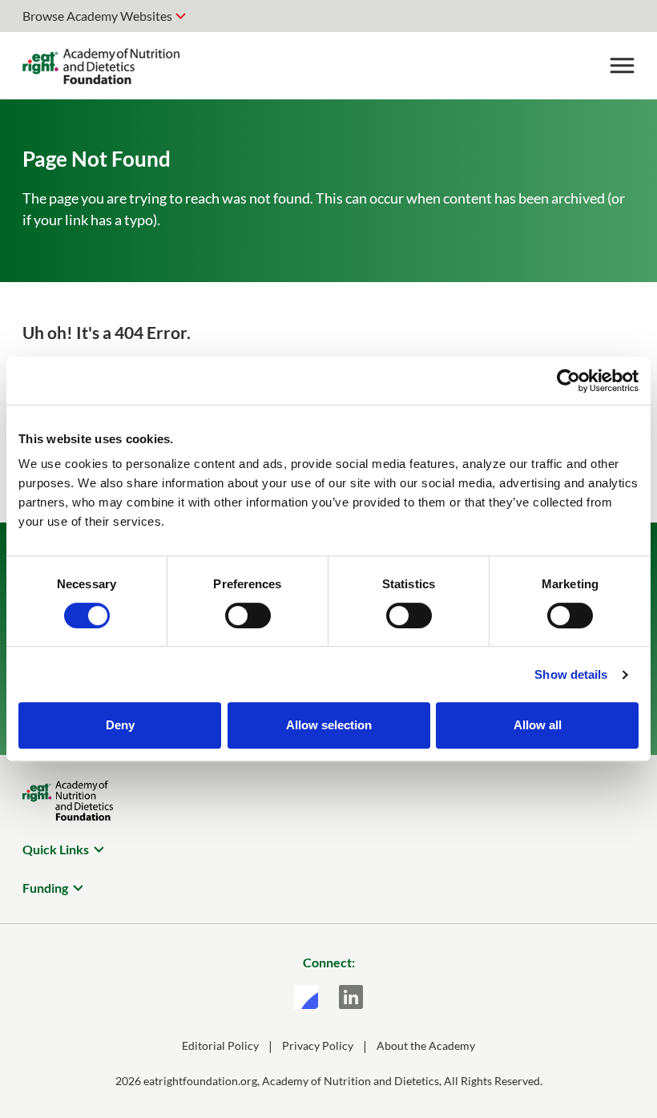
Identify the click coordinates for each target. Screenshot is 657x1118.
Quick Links (55, 849)
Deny (120, 725)
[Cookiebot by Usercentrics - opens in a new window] (568, 381)
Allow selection (329, 725)
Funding (45, 887)
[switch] (248, 615)
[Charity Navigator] (306, 997)
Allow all (538, 725)
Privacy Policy (317, 1045)
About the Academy (426, 1045)
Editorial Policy (220, 1045)
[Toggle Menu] (622, 66)
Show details (570, 674)
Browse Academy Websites (97, 15)
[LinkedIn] (351, 997)
